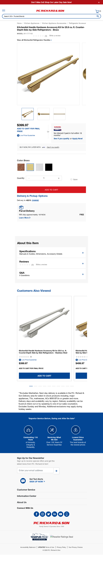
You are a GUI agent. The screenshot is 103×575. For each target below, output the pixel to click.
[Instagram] (42, 514)
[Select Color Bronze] (21, 167)
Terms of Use (46, 547)
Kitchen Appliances (31, 23)
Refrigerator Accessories (78, 23)
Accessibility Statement (28, 547)
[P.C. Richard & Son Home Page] (51, 523)
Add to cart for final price (31, 368)
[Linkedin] (54, 514)
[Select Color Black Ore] (49, 167)
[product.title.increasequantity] (59, 178)
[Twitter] (48, 514)
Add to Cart (51, 190)
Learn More (24, 218)
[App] (66, 514)
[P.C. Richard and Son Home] (50, 12)
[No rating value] (39, 35)
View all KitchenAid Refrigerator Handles (34, 40)
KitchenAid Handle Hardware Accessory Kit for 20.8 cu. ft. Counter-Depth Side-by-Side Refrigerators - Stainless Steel (43, 352)
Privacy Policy (61, 547)
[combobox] (51, 16)
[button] (51, 480)
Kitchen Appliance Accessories (54, 23)
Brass (23, 160)
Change (35, 200)
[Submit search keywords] (97, 16)
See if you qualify (62, 138)
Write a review (54, 35)
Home (19, 23)
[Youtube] (60, 514)
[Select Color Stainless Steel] (39, 167)
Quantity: (21, 178)
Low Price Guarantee (27, 135)
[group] (28, 114)
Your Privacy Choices (76, 547)
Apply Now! (77, 138)
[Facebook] (36, 514)
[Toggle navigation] (3, 10)
